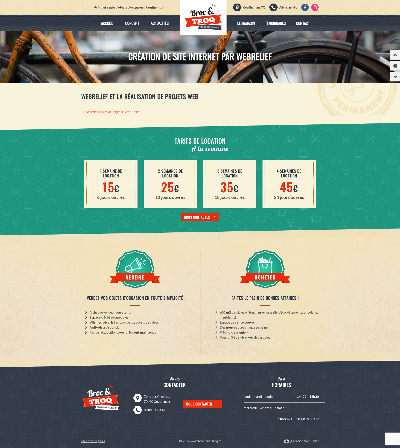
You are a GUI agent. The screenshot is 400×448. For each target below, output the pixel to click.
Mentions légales (93, 441)
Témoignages (275, 23)
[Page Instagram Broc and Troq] (315, 7)
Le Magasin (246, 23)
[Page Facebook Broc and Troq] (305, 7)
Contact (303, 23)
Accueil (107, 23)
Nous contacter (197, 217)
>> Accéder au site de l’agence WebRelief (110, 112)
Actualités (160, 23)
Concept (132, 23)
